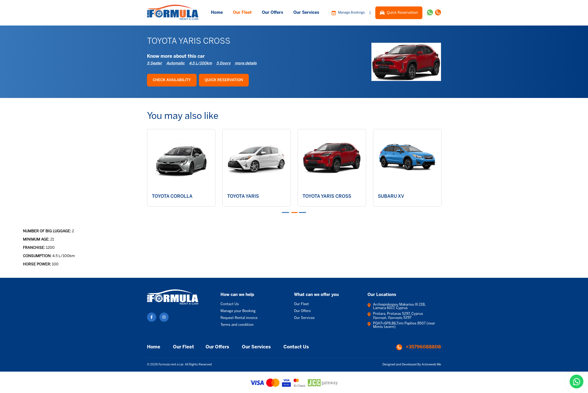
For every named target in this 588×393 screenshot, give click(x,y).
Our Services (306, 13)
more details (246, 63)
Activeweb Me (431, 364)
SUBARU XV (391, 196)
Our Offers (272, 13)
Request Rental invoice (238, 318)
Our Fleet (242, 13)
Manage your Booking (238, 311)
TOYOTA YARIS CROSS (326, 196)
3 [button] (302, 212)
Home (217, 13)
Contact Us (229, 304)
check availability (172, 80)
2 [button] (294, 212)
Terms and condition (237, 325)
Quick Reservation (402, 12)
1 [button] (285, 212)
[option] (181, 168)
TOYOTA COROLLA (172, 196)
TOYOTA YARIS (243, 196)
